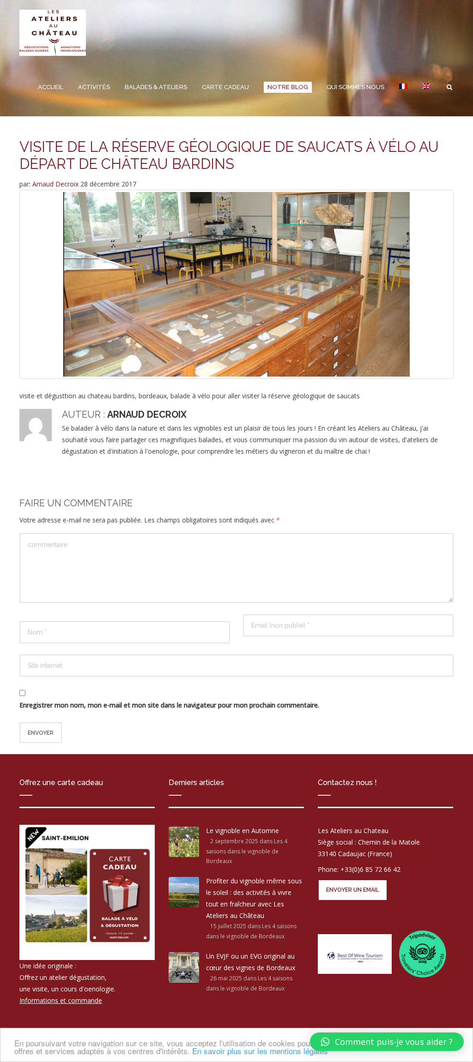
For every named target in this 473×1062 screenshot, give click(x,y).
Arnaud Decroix (56, 184)
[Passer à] (403, 87)
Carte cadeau (225, 87)
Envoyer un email (352, 890)
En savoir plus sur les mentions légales (260, 1050)
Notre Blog (287, 87)
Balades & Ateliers (156, 87)
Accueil (50, 87)
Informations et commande (60, 1000)
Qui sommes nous (355, 87)
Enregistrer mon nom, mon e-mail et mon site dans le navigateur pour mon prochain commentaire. (169, 705)
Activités (94, 87)
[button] (387, 1041)
